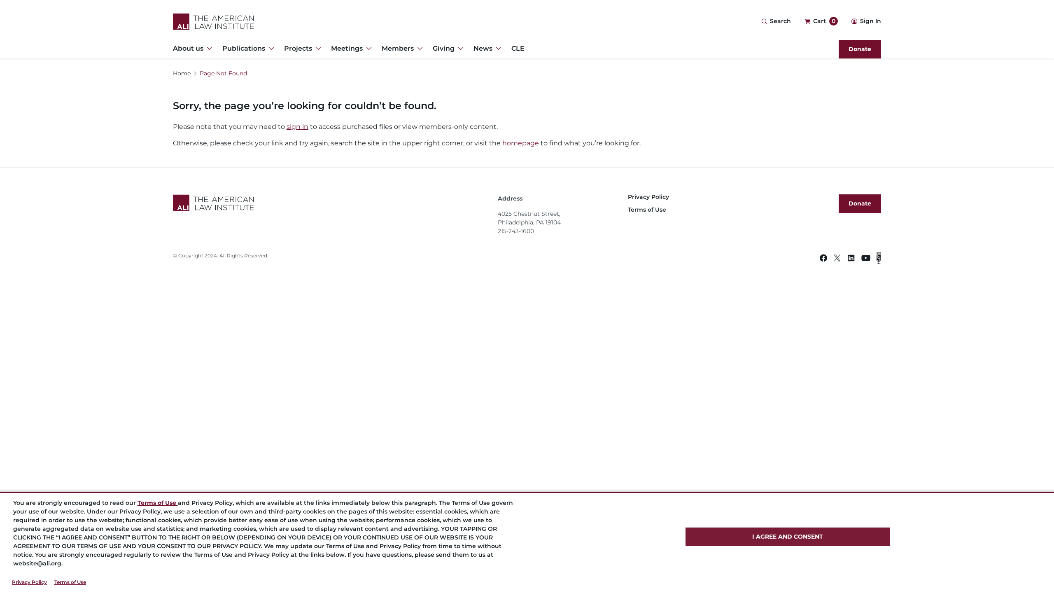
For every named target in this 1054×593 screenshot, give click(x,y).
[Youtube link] (865, 259)
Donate (860, 49)
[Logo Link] (213, 21)
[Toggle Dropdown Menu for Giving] (459, 48)
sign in (297, 127)
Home (182, 73)
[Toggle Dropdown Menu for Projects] (316, 48)
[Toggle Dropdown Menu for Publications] (269, 48)
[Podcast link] (878, 259)
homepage (520, 143)
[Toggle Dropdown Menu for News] (496, 48)
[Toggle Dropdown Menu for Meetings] (367, 48)
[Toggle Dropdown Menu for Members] (418, 48)
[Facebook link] (823, 259)
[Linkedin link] (851, 259)
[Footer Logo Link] (332, 202)
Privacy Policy (29, 582)
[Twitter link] (837, 259)
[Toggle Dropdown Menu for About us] (207, 48)
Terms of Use (70, 582)
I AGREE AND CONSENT (787, 536)
